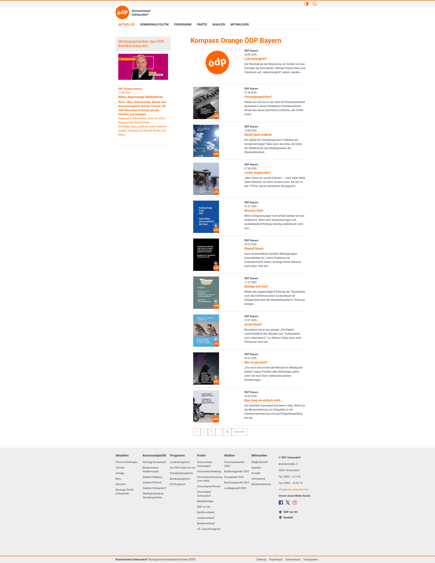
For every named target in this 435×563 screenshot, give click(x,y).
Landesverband (205, 517)
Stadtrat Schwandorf (154, 488)
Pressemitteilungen (126, 462)
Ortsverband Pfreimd (208, 486)
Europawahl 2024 (234, 477)
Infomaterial (258, 478)
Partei (202, 24)
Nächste (239, 431)
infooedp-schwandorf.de (293, 489)
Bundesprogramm (180, 478)
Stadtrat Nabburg (152, 477)
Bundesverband (205, 523)
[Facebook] (281, 502)
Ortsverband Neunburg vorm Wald (209, 479)
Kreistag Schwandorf (154, 462)
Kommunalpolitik (154, 24)
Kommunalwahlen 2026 (234, 464)
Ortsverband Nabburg (209, 471)
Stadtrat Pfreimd (152, 482)
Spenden (256, 467)
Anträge (120, 473)
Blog (118, 478)
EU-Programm (178, 484)
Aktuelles (126, 24)
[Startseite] (122, 12)
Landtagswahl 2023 (235, 488)
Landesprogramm (180, 462)
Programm (183, 24)
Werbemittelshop (261, 484)
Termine (120, 467)
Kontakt (255, 473)
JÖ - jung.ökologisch (208, 529)
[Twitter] (288, 502)
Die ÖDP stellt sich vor (182, 467)
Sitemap (261, 559)
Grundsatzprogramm (181, 473)
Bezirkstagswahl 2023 (236, 482)
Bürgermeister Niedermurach (151, 469)
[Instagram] (295, 502)
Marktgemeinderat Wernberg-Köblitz (153, 495)
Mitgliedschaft (259, 462)
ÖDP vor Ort (203, 506)
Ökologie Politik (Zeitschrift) (125, 491)
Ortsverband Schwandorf (204, 493)
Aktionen (121, 484)
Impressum (276, 559)
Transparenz (310, 559)
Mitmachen (239, 24)
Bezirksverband (205, 512)
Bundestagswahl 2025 (236, 471)
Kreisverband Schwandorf (204, 464)
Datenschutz (292, 559)
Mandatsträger (205, 501)
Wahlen (218, 24)
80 (227, 431)
